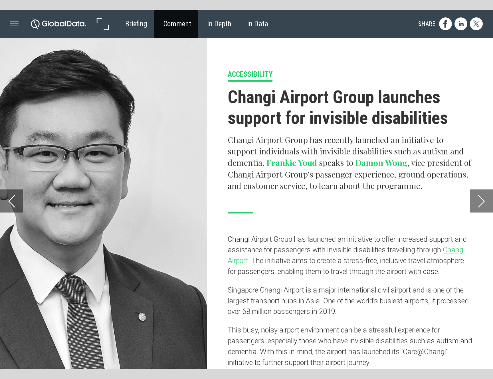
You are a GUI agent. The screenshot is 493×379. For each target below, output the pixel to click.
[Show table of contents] (14, 24)
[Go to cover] (58, 24)
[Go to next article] (481, 200)
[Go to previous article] (11, 200)
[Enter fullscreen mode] (102, 24)
